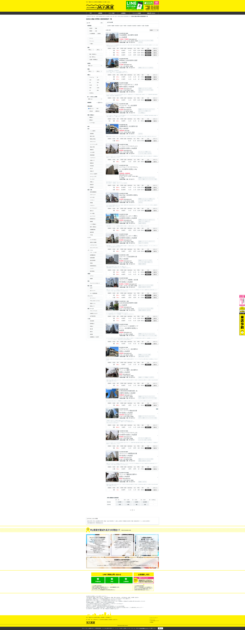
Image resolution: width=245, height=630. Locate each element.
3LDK (98, 87)
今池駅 (143, 25)
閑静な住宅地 (92, 138)
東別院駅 (117, 25)
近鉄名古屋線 (122, 42)
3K (97, 85)
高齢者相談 (92, 155)
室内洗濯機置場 (93, 191)
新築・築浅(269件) (135, 521)
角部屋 (91, 334)
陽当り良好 (92, 136)
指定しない (92, 108)
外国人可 (92, 171)
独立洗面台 (92, 271)
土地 (96, 30)
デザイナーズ (92, 141)
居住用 (91, 28)
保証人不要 (92, 146)
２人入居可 (92, 152)
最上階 (91, 328)
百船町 (127, 144)
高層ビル (92, 181)
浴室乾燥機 (92, 257)
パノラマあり (92, 122)
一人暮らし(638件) (118, 521)
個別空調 (92, 232)
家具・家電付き (93, 226)
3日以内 (91, 111)
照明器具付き (92, 218)
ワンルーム (92, 77)
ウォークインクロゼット (95, 283)
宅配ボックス (92, 303)
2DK (98, 82)
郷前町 (127, 278)
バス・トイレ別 (93, 252)
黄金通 (127, 58)
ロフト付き (92, 197)
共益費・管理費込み (94, 59)
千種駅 (124, 25)
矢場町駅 (139, 25)
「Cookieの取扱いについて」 (144, 628)
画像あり (91, 117)
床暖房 (91, 278)
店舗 (96, 28)
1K (97, 77)
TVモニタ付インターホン (95, 300)
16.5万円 (145, 502)
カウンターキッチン (94, 247)
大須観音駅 (129, 25)
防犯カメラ (92, 306)
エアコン (92, 275)
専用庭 (91, 202)
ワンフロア (92, 179)
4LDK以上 (92, 92)
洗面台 (91, 263)
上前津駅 (109, 25)
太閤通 (127, 103)
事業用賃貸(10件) (99, 522)
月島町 (127, 214)
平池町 (127, 165)
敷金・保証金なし (93, 54)
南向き (91, 331)
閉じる (160, 628)
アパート (91, 38)
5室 (136, 504)
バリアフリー (92, 157)
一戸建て (91, 43)
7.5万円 (128, 502)
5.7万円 (119, 502)
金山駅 (121, 25)
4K (90, 90)
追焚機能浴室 (92, 255)
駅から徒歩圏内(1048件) (98, 521)
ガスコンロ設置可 (93, 173)
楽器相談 (92, 133)
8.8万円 (136, 502)
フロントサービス (93, 310)
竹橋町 (127, 389)
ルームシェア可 (93, 176)
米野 (127, 42)
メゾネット (92, 200)
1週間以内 (97, 111)
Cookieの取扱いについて (154, 620)
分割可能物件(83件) (91, 522)
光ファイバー (92, 290)
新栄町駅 (134, 25)
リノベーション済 (93, 144)
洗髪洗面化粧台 (93, 265)
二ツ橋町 (127, 301)
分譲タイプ (92, 160)
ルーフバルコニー (93, 208)
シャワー (92, 268)
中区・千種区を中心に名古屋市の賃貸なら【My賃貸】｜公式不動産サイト (99, 617)
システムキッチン (93, 245)
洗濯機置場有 (92, 229)
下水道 (91, 234)
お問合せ (156, 3)
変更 (101, 22)
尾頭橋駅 (147, 25)
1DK (90, 79)
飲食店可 (92, 184)
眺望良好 (92, 163)
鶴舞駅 (113, 25)
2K (90, 82)
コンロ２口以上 (93, 239)
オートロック (92, 298)
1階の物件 (92, 320)
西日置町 (127, 368)
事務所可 (92, 149)
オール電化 (92, 213)
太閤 (126, 124)
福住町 (127, 234)
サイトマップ (152, 619)
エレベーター (92, 216)
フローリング (92, 194)
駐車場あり (92, 323)
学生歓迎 (92, 165)
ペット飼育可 (92, 130)
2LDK (91, 85)
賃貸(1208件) (90, 521)
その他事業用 (92, 33)
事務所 (91, 30)
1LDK (98, 79)
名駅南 (127, 33)
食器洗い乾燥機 (93, 242)
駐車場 (99, 33)
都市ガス (92, 210)
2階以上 (91, 326)
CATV (91, 287)
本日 (97, 108)
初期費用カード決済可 (94, 336)
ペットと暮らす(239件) (144, 521)
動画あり (91, 120)
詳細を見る (148, 50)
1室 (145, 504)
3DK (90, 87)
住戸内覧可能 (92, 316)
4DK (98, 90)
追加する (155, 50)
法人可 (91, 168)
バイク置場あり (93, 224)
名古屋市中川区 (122, 144)
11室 (120, 504)
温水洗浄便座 (92, 260)
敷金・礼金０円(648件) (109, 521)
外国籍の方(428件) (127, 521)
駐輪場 (91, 221)
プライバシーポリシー (154, 617)
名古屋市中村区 (122, 33)
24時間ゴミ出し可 (93, 313)
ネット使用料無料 (93, 293)
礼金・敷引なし (93, 56)
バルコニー (92, 205)
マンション (92, 41)
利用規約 (151, 622)
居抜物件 (92, 187)
